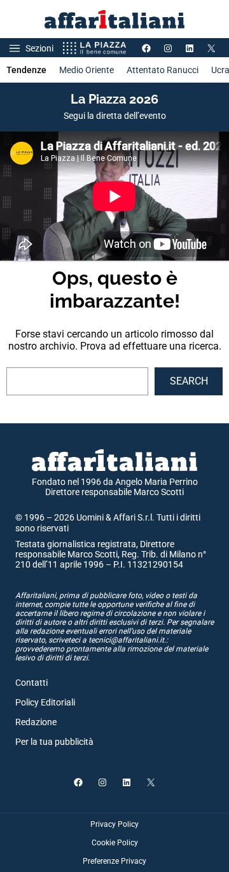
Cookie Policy (115, 842)
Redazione (36, 722)
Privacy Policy (114, 824)
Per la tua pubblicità (54, 742)
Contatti (31, 683)
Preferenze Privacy (114, 861)
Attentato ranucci (162, 70)
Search (189, 381)
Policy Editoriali (45, 702)
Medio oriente (86, 70)
